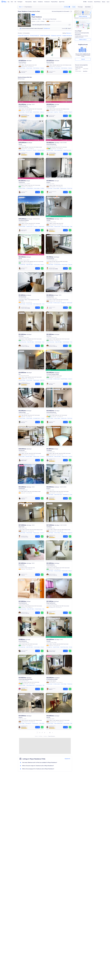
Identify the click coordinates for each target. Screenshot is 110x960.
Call (38, 71)
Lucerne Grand (85, 68)
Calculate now (47, 28)
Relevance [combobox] (67, 33)
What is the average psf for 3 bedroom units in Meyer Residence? (38, 768)
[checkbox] (40, 39)
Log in (108, 1)
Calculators (40, 1)
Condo (73, 6)
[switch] (71, 11)
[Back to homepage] (3, 1)
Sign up (103, 1)
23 (49, 732)
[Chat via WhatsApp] (42, 72)
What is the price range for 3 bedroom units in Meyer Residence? (38, 765)
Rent (12, 1)
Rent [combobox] (20, 6)
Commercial (46, 1)
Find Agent (20, 1)
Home (36, 736)
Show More (85, 71)
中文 (85, 1)
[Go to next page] (52, 732)
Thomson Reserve (78, 71)
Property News (54, 1)
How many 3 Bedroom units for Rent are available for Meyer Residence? (39, 762)
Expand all (67, 758)
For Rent (40, 736)
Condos (45, 736)
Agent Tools (61, 1)
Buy (8, 1)
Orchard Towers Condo (77, 69)
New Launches (28, 1)
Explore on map (82, 39)
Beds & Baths (88, 6)
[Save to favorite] (42, 39)
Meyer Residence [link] (51, 736)
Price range (80, 6)
